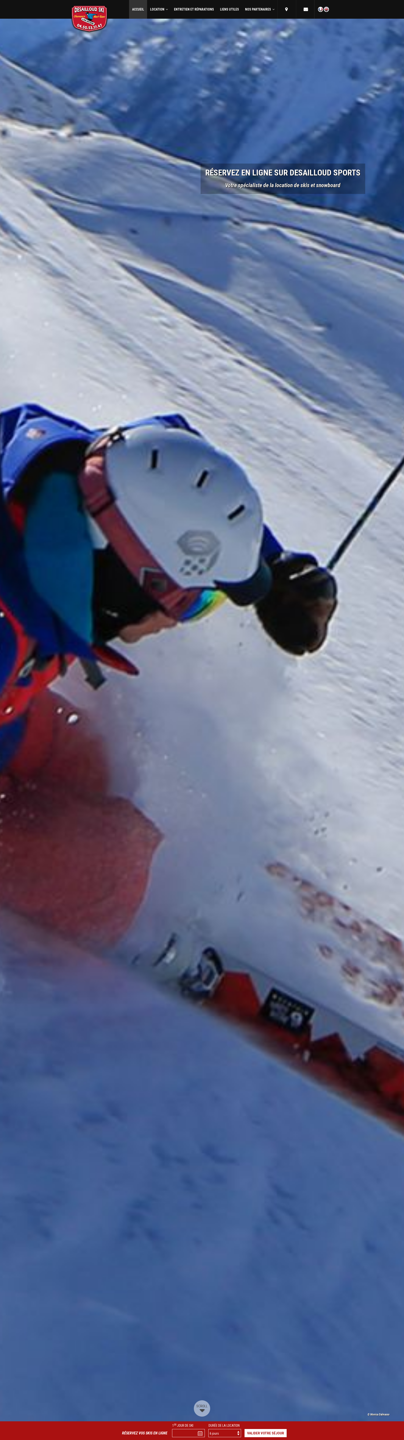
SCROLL (202, 1406)
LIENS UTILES (229, 9)
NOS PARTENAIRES (258, 9)
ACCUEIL (138, 9)
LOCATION (158, 9)
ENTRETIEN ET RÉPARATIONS (194, 9)
